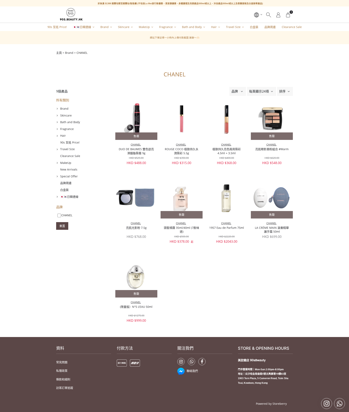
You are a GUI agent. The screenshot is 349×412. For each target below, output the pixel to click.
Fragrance (166, 27)
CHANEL (136, 144)
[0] (288, 14)
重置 (62, 226)
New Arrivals (68, 169)
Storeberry (279, 404)
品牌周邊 (270, 27)
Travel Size (233, 27)
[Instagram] (181, 361)
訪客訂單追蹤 (64, 388)
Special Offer (69, 176)
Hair (214, 27)
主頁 (59, 53)
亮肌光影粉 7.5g (136, 228)
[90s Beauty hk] (71, 14)
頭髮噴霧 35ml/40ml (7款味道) (181, 230)
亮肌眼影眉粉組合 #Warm (272, 149)
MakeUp (144, 27)
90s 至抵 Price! (57, 27)
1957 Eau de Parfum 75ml (226, 228)
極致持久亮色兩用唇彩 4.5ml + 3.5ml (226, 151)
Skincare (123, 27)
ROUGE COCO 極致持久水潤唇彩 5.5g (181, 151)
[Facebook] (202, 361)
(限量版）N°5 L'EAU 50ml (136, 307)
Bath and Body (192, 27)
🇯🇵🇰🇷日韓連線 (82, 27)
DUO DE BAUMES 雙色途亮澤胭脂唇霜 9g (136, 151)
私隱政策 (61, 370)
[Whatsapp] (191, 361)
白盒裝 (254, 27)
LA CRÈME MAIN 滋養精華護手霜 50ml (272, 230)
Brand (104, 27)
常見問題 (61, 362)
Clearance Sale (292, 27)
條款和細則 (63, 379)
